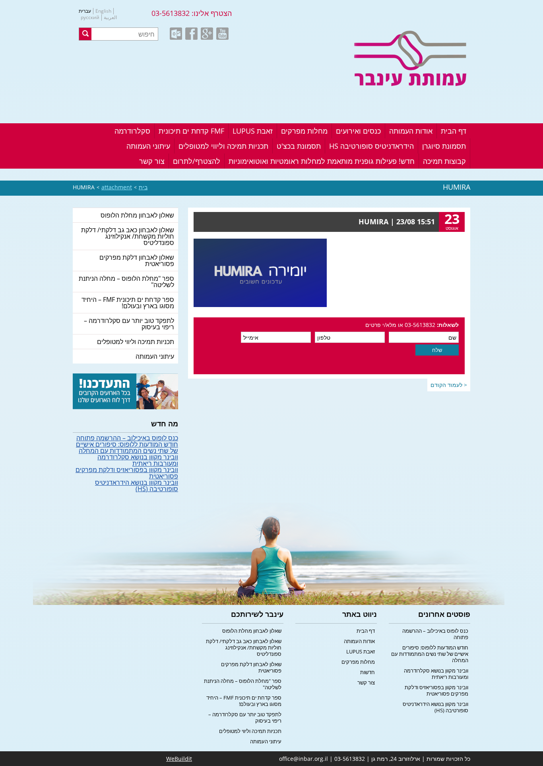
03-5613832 (170, 13)
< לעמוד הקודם (449, 385)
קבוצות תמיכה (444, 161)
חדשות (367, 672)
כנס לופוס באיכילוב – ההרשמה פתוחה (127, 438)
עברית (85, 11)
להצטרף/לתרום (196, 161)
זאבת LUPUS (253, 131)
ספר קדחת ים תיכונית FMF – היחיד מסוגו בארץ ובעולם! (127, 302)
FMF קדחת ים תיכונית (191, 131)
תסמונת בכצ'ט (299, 146)
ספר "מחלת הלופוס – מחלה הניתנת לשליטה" (126, 281)
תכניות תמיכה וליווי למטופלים (223, 146)
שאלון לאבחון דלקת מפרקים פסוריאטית (136, 260)
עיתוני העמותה (148, 146)
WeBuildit (179, 758)
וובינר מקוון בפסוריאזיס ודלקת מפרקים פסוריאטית (127, 472)
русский (90, 17)
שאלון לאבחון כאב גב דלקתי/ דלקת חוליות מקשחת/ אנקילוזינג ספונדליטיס (127, 236)
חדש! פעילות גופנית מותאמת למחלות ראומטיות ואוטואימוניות (322, 161)
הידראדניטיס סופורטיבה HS (371, 146)
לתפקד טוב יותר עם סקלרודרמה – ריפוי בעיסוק (129, 323)
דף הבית (453, 131)
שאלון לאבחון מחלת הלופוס (137, 215)
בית (143, 187)
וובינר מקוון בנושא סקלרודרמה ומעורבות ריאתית (137, 460)
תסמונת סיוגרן (444, 146)
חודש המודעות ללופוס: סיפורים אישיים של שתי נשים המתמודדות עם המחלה (127, 447)
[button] (85, 34)
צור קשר (152, 161)
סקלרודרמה (132, 131)
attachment (116, 187)
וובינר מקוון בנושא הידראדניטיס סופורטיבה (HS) (136, 485)
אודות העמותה (410, 131)
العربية (110, 17)
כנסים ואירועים (358, 131)
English (103, 11)
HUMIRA (84, 187)
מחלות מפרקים (304, 131)
